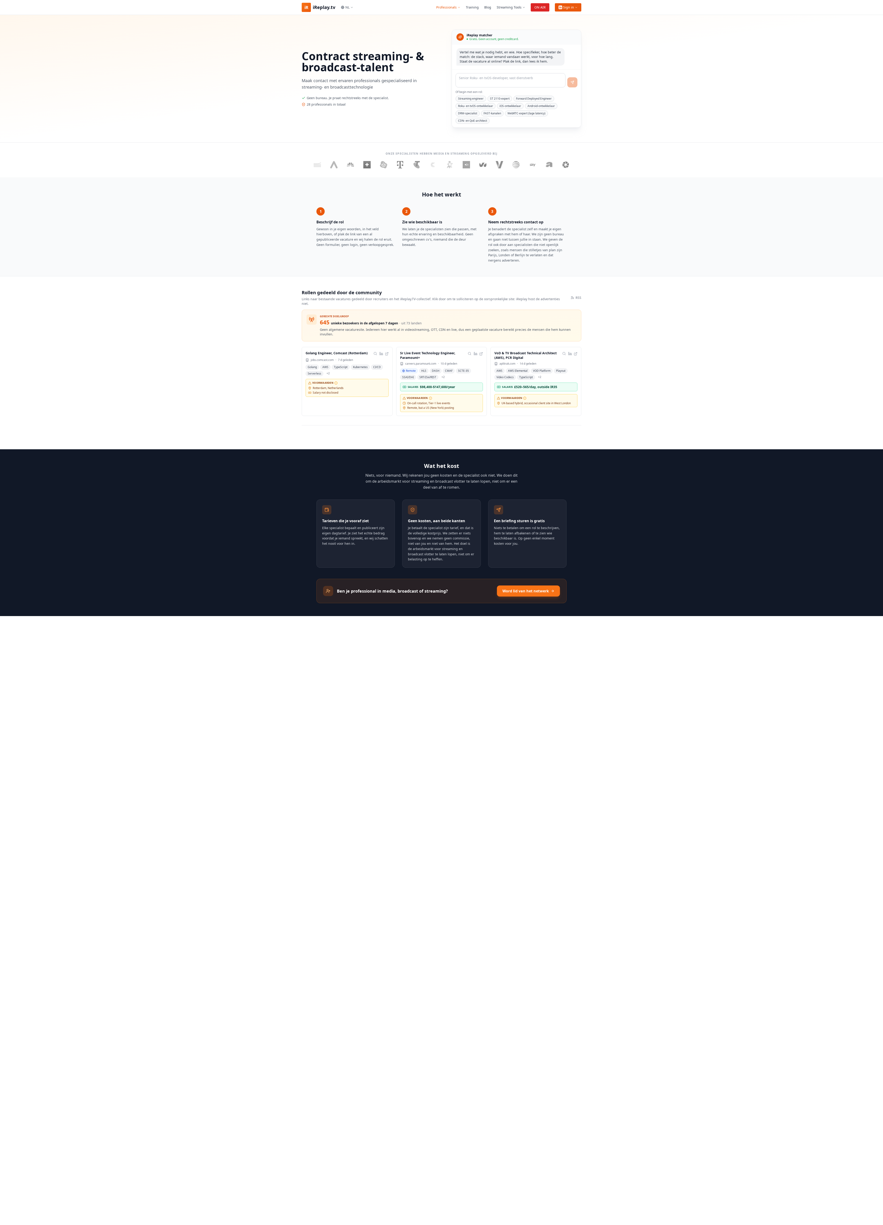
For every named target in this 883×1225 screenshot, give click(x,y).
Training (472, 7)
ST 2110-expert (500, 99)
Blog (487, 7)
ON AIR (540, 7)
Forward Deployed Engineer (534, 99)
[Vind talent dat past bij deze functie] (375, 353)
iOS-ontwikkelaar (510, 106)
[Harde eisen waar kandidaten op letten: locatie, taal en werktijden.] (336, 383)
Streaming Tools (509, 7)
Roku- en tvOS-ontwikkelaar (475, 106)
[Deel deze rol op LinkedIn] (381, 353)
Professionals (446, 7)
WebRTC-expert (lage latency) (526, 113)
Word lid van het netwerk (525, 591)
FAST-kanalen (492, 113)
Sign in (568, 7)
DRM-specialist (467, 113)
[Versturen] (572, 82)
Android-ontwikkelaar (541, 106)
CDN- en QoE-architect (472, 121)
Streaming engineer (471, 99)
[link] (347, 381)
